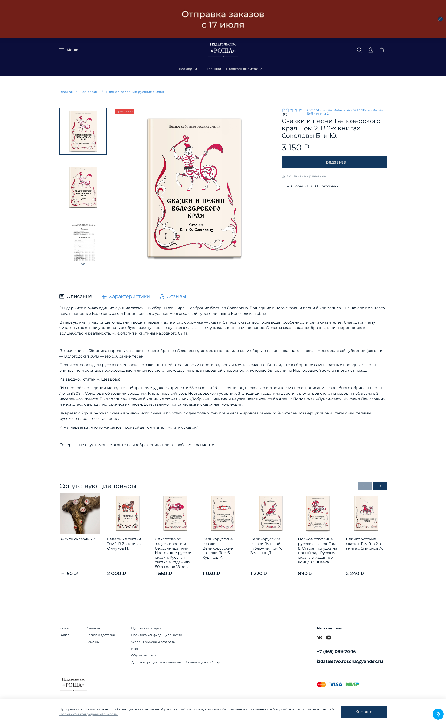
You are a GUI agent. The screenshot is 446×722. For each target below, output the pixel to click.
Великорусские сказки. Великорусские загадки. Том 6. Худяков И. (218, 548)
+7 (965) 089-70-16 (336, 651)
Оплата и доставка (100, 635)
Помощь (92, 642)
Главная (66, 92)
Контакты (93, 628)
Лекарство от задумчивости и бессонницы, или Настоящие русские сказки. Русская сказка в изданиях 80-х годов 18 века (174, 553)
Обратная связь (143, 655)
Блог (134, 648)
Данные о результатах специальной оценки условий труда (177, 662)
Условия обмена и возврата (153, 642)
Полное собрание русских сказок (135, 92)
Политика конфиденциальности (156, 635)
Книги (64, 628)
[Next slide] (83, 264)
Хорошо (363, 711)
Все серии (188, 69)
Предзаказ (334, 162)
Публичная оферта (146, 628)
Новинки (213, 69)
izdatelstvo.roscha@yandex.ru (350, 661)
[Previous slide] (121, 189)
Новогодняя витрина (244, 69)
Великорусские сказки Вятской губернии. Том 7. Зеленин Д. (266, 546)
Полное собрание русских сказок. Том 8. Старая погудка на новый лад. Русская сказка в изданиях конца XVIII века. (317, 550)
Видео (64, 635)
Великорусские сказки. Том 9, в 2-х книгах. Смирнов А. (364, 544)
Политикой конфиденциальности (88, 714)
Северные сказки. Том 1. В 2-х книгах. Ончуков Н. (124, 544)
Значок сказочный (77, 539)
